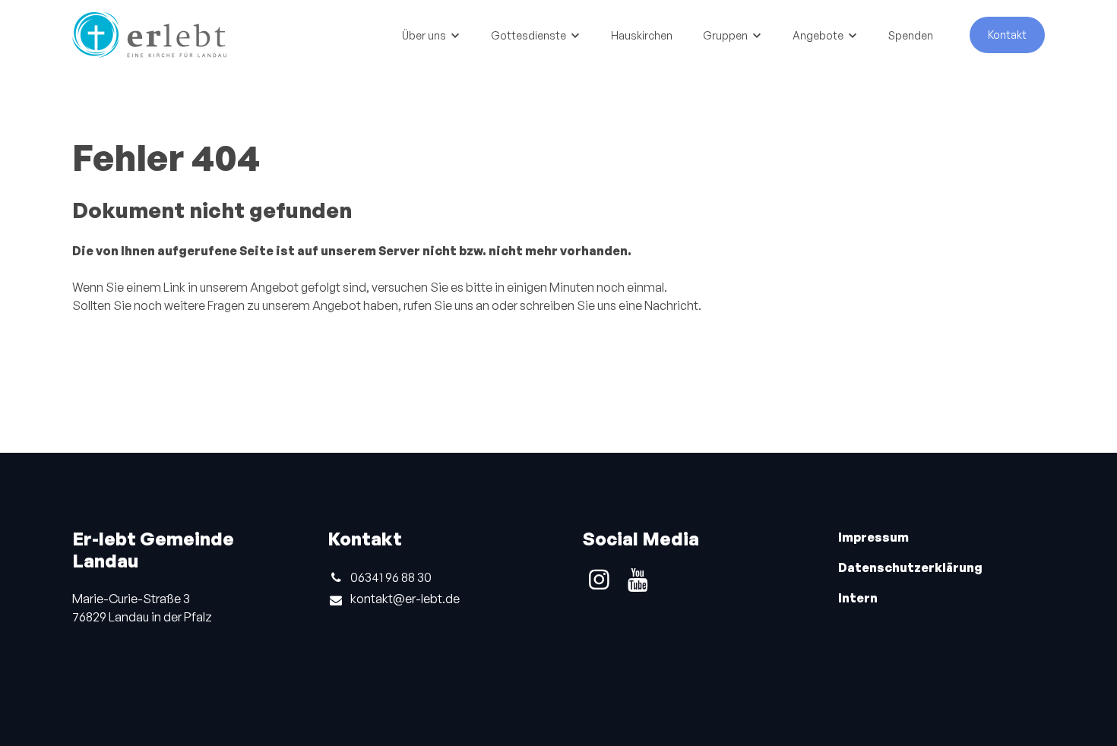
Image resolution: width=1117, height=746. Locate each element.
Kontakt (1007, 34)
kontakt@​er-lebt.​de (405, 598)
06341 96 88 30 (391, 577)
